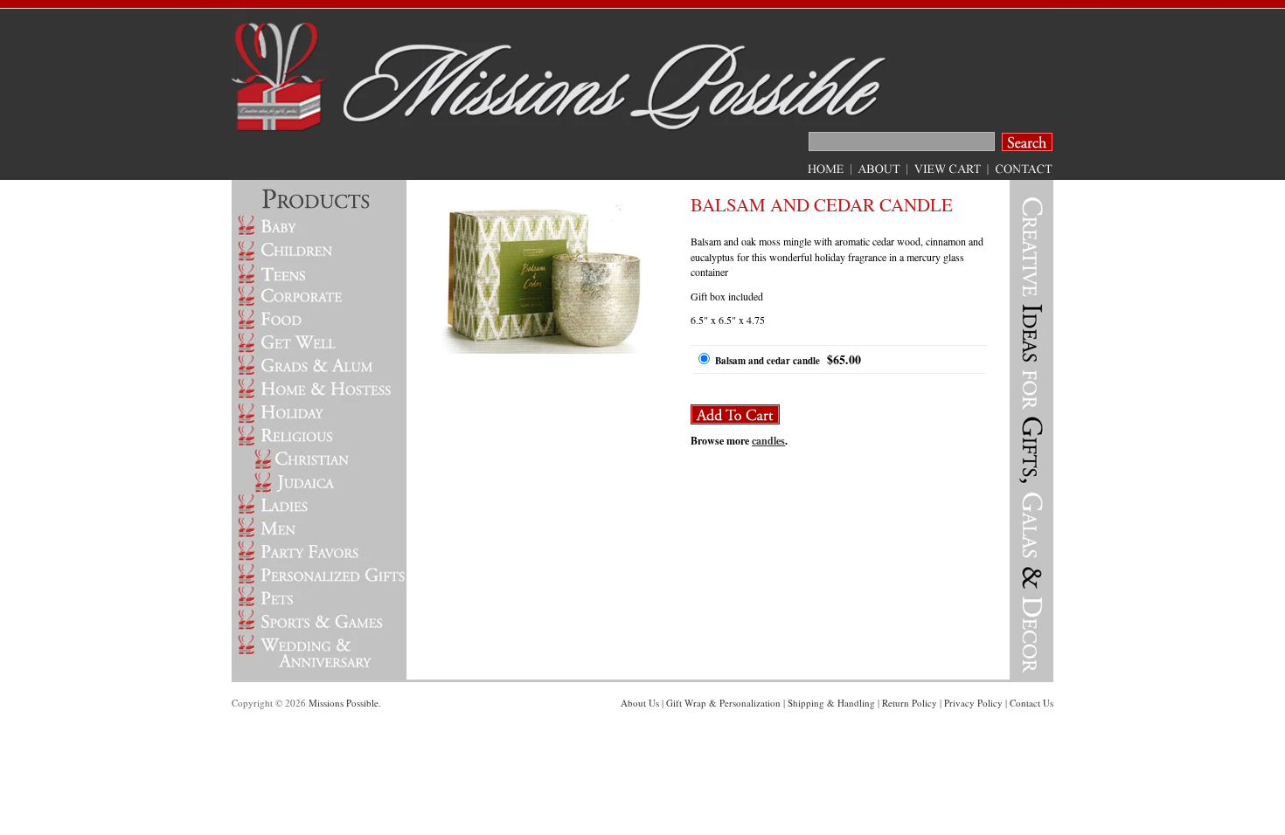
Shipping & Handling (831, 702)
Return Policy (909, 702)
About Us (640, 702)
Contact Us (1031, 702)
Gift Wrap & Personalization (723, 702)
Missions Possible (344, 702)
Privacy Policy (973, 702)
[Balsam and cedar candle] (542, 349)
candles (768, 440)
